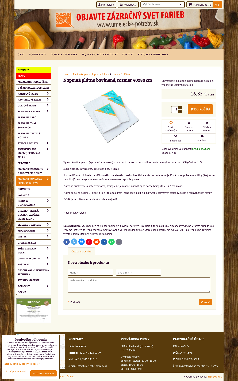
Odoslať (205, 302)
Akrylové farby (28, 93)
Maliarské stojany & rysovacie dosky (30, 171)
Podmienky (36, 54)
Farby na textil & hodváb (29, 135)
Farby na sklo (27, 117)
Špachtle (24, 163)
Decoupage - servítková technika (33, 272)
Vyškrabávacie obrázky (33, 87)
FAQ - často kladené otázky (100, 54)
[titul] (119, 47)
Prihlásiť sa (107, 4)
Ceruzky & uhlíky (29, 258)
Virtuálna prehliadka (153, 54)
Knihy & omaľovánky (26, 202)
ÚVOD (21, 54)
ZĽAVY (21, 76)
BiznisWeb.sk (215, 376)
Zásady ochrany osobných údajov (22, 363)
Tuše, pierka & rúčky (27, 250)
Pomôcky (24, 286)
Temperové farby (29, 111)
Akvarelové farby (30, 99)
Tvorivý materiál (29, 280)
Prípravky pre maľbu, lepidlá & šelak (29, 153)
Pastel (22, 236)
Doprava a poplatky (64, 54)
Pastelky (24, 264)
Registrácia (130, 4)
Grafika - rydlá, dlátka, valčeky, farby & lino (29, 214)
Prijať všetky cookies (43, 373)
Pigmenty (24, 189)
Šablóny (23, 195)
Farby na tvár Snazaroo (27, 125)
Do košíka (201, 109)
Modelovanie (26, 230)
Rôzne (22, 292)
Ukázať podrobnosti (15, 371)
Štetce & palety (28, 143)
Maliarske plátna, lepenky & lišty (30, 181)
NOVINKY (23, 70)
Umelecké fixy (27, 242)
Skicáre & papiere (29, 224)
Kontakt (127, 54)
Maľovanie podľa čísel (33, 81)
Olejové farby (27, 105)
